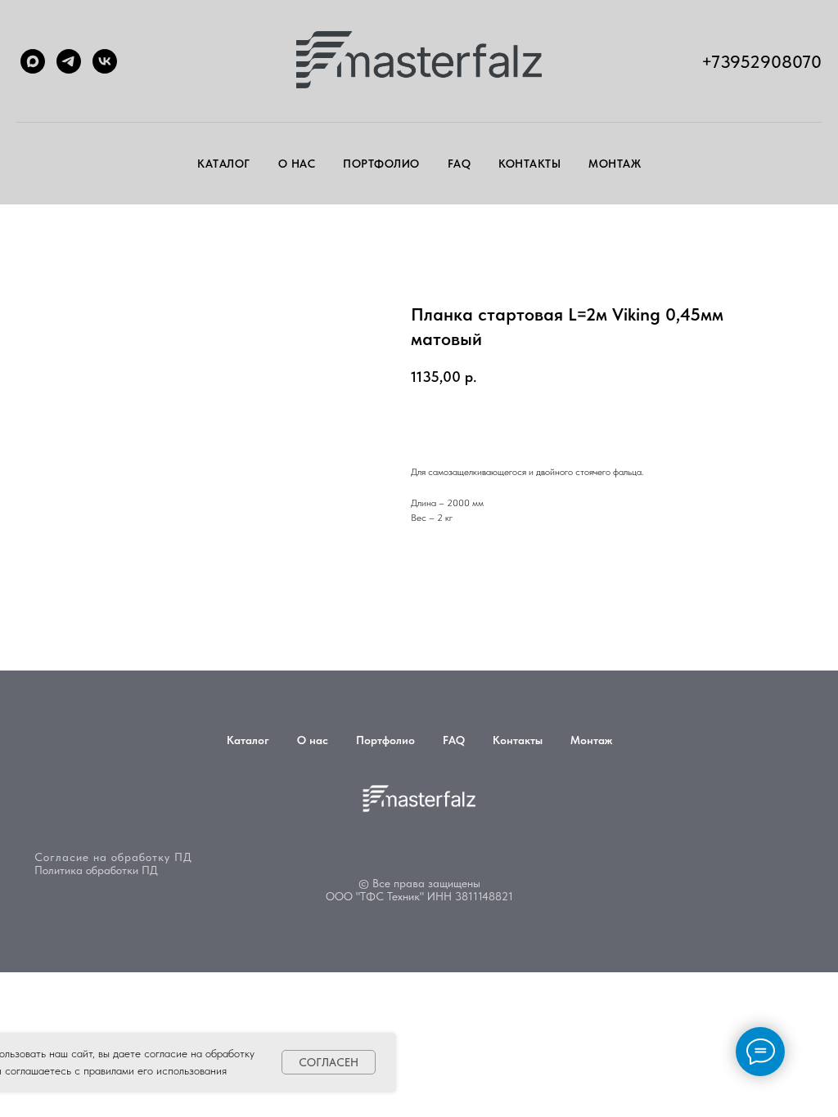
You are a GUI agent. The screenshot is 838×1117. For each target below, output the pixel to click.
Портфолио (381, 163)
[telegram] (68, 61)
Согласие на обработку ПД (113, 857)
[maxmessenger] (32, 61)
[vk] (104, 61)
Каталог (223, 163)
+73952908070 (761, 61)
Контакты (529, 163)
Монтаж (614, 163)
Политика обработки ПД (96, 870)
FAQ (459, 163)
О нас (297, 163)
